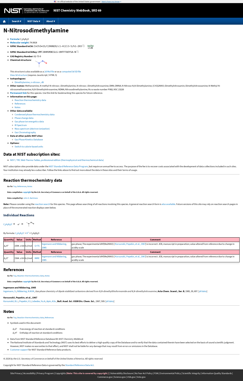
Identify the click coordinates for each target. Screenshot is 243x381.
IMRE (37, 258)
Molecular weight (19, 42)
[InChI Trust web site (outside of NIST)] (90, 48)
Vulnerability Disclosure (121, 373)
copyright (27, 192)
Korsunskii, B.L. (10, 301)
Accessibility (29, 373)
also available (168, 204)
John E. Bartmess (30, 198)
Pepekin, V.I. (25, 301)
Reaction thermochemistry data (30, 100)
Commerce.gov (104, 376)
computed (66, 71)
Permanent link (18, 92)
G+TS (37, 245)
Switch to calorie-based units (29, 146)
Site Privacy (16, 373)
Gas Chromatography (25, 132)
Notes (17, 107)
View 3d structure (18, 75)
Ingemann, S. (9, 291)
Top (14, 186)
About (49, 21)
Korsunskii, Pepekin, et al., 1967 (130, 243)
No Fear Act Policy (143, 373)
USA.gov (131, 376)
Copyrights (60, 373)
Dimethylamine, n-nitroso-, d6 (29, 82)
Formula (14, 39)
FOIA (156, 373)
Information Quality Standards (217, 373)
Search (15, 21)
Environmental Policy (170, 373)
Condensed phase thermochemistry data (35, 114)
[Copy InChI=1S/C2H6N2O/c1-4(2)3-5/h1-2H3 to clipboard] (83, 46)
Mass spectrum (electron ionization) (32, 128)
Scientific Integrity (191, 373)
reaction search (42, 204)
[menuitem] (4, 21)
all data (203, 291)
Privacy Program (45, 373)
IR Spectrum (21, 125)
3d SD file (76, 71)
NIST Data (32, 21)
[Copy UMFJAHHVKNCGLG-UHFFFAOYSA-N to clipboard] (77, 52)
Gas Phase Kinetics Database (29, 139)
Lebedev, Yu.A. (39, 301)
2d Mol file (49, 71)
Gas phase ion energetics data (29, 121)
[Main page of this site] (4, 21)
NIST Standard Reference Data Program (68, 166)
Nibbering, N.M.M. (25, 291)
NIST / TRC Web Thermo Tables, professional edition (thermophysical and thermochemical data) (57, 160)
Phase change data (24, 117)
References (20, 103)
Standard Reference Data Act (79, 365)
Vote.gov (141, 376)
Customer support (19, 349)
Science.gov (120, 376)
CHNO (8, 224)
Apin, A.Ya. (51, 301)
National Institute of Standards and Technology (26, 10)
